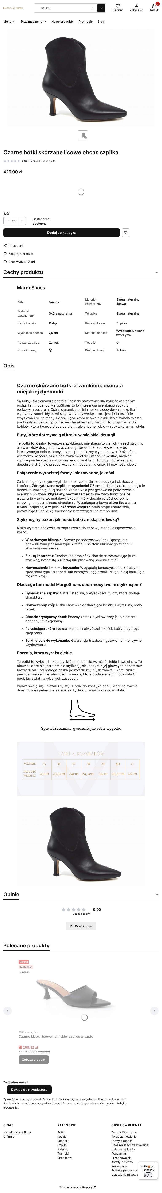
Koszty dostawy (122, 1162)
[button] (101, 8)
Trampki (63, 1153)
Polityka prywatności (125, 1170)
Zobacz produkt (33, 1059)
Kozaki (61, 1136)
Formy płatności (122, 1141)
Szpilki (61, 1145)
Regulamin (118, 1153)
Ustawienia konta (123, 1149)
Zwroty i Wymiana (123, 1132)
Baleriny (62, 1149)
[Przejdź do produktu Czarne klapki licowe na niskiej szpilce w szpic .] (71, 993)
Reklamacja (119, 1166)
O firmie (8, 1136)
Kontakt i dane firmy (17, 1132)
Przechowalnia (121, 1157)
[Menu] (155, 1163)
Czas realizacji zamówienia (129, 1145)
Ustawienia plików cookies (129, 1174)
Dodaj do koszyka (61, 232)
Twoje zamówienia (123, 1136)
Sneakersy (64, 1157)
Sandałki (63, 1141)
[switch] (148, 1174)
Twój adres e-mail (15, 1082)
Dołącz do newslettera (29, 1089)
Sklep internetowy (76, 1187)
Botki (60, 1132)
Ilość (6, 213)
